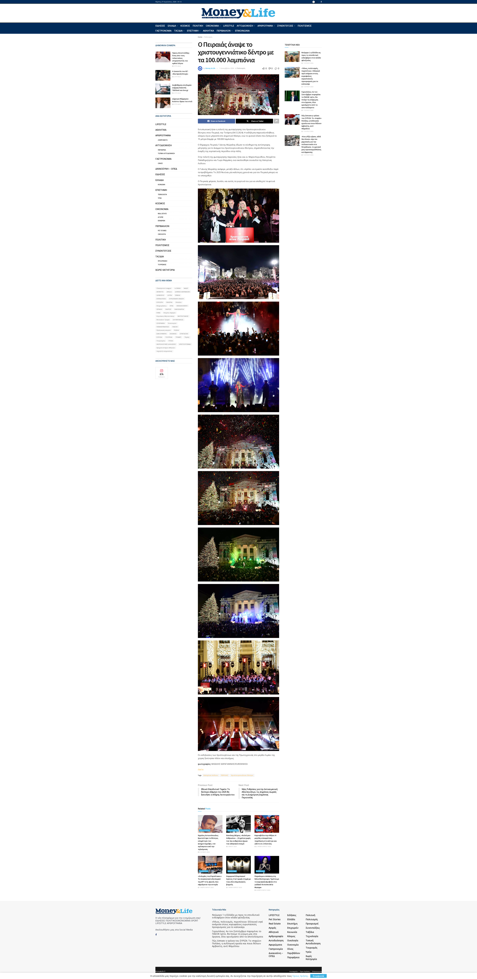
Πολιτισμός (305, 25)
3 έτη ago (177, 66)
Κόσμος (185, 25)
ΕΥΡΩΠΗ (160, 302)
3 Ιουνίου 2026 (204, 852)
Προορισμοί (162, 261)
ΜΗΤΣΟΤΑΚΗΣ (183, 316)
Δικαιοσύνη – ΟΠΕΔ (166, 168)
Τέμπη (187, 337)
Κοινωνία (161, 184)
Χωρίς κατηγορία (165, 269)
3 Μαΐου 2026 (232, 846)
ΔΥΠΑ (170, 295)
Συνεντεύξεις (285, 25)
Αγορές (160, 217)
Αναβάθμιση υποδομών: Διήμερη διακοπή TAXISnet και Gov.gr (182, 87)
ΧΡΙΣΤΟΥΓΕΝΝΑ (185, 344)
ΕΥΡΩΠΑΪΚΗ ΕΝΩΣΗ (176, 299)
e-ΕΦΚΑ (177, 288)
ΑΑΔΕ (186, 288)
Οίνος (160, 163)
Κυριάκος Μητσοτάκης (165, 316)
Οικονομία (212, 25)
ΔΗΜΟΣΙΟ (160, 295)
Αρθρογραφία (265, 25)
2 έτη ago (177, 77)
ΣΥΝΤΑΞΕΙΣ (184, 334)
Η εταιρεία (294, 971)
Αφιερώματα (163, 140)
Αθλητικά (208, 30)
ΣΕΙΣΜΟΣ (173, 334)
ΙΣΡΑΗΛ (159, 309)
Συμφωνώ (318, 975)
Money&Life (159, 971)
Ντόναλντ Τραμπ (163, 320)
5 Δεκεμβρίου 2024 (227, 68)
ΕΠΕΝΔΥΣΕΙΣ (161, 299)
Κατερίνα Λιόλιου (211, 775)
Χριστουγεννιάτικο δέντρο (242, 775)
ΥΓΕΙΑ (171, 341)
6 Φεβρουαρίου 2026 (263, 890)
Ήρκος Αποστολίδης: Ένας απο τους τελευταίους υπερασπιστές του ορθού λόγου (181, 58)
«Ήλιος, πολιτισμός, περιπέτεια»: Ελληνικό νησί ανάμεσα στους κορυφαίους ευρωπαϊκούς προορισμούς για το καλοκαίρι (310, 76)
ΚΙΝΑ (158, 313)
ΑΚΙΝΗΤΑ (160, 292)
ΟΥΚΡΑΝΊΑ (161, 323)
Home (200, 37)
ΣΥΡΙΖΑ (159, 337)
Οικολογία (162, 234)
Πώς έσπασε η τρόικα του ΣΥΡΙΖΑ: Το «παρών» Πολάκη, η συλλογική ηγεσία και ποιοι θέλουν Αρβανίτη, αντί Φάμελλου (236, 943)
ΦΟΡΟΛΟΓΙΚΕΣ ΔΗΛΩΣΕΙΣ (166, 344)
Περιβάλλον (224, 30)
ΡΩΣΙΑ (176, 330)
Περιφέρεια (162, 150)
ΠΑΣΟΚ (175, 327)
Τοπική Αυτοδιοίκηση (166, 153)
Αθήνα (169, 292)
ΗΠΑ (171, 306)
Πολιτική (198, 25)
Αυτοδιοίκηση (245, 25)
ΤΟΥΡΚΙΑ (168, 337)
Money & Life (210, 68)
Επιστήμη (193, 30)
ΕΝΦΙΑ (177, 295)
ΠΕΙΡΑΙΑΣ (224, 775)
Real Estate (162, 214)
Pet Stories (162, 231)
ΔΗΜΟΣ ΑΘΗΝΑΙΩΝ (182, 292)
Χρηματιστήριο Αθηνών (166, 348)
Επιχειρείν (161, 221)
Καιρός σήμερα (169, 313)
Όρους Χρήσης (300, 975)
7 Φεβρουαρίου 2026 (206, 887)
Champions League (164, 288)
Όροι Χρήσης (305, 971)
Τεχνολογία (162, 194)
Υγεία (160, 198)
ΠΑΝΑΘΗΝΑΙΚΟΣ (163, 327)
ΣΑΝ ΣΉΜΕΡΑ (161, 334)
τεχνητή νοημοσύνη (164, 351)
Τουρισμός (162, 265)
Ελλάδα (172, 25)
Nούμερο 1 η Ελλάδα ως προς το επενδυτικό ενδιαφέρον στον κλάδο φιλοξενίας (235, 916)
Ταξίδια (178, 30)
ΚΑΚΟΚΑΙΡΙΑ (179, 309)
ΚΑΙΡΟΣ (168, 309)
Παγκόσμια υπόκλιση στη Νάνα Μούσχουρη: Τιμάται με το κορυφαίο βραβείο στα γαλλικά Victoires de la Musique (267, 882)
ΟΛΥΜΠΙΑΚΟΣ (178, 320)
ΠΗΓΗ (200, 769)
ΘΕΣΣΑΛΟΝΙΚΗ (182, 306)
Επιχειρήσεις (161, 306)
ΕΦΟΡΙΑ (169, 302)
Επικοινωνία (242, 30)
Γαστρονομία (163, 30)
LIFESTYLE (228, 25)
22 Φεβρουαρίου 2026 (263, 846)
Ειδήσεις (160, 25)
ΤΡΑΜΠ (178, 337)
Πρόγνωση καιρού (164, 330)
